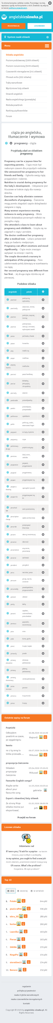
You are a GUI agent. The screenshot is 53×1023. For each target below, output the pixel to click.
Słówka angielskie (15, 55)
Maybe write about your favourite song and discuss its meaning (13, 792)
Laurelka (14, 932)
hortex (13, 924)
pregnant (13, 432)
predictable (14, 400)
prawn (13, 344)
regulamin (26, 986)
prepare (13, 480)
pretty (13, 604)
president (14, 565)
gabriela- (37, 790)
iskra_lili (14, 916)
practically (14, 308)
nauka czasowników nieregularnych (26, 999)
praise (13, 336)
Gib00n (13, 947)
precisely (13, 393)
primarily (14, 654)
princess (13, 696)
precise (13, 384)
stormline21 (16, 962)
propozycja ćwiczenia (17, 763)
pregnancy (14, 440)
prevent (13, 614)
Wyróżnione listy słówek (17, 88)
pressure (13, 581)
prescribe (14, 527)
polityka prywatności (26, 990)
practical (13, 300)
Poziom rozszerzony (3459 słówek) (22, 66)
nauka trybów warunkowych (26, 995)
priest (12, 646)
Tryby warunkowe (14, 82)
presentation (15, 550)
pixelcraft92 (16, 909)
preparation (14, 465)
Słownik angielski (14, 94)
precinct (13, 374)
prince (13, 703)
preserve (13, 558)
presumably (14, 589)
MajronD (33, 737)
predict (13, 408)
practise (13, 327)
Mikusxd (33, 755)
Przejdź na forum (27, 817)
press (12, 573)
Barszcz (14, 970)
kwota (9, 745)
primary (13, 670)
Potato (13, 901)
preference (14, 416)
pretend (13, 597)
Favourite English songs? (19, 780)
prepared (13, 473)
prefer (13, 424)
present (13, 535)
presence (13, 542)
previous (13, 624)
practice (13, 317)
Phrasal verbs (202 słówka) (18, 77)
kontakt (26, 1003)
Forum (9, 116)
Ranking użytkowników (17, 110)
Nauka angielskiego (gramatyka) (21, 99)
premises (14, 456)
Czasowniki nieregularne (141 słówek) (24, 71)
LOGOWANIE (39, 26)
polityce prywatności (18, 8)
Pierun (13, 939)
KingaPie (14, 954)
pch (36, 808)
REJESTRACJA (13, 26)
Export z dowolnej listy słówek (22, 798)
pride (12, 639)
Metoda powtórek (14, 105)
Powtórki (10, 727)
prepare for (14, 497)
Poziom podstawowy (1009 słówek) (22, 60)
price (12, 632)
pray (12, 351)
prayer (13, 358)
